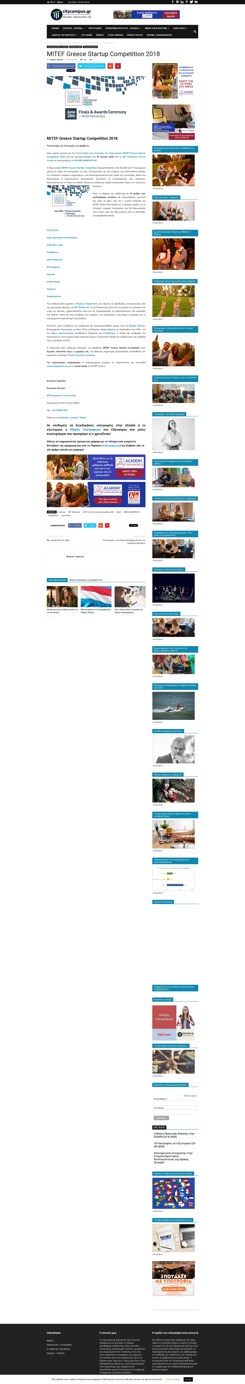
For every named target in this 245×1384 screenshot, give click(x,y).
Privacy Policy (135, 35)
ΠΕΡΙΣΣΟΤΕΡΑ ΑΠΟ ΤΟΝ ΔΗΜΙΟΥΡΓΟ (86, 580)
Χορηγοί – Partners (56, 1353)
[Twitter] (191, 2)
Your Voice (179, 28)
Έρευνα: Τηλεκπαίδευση (159, 35)
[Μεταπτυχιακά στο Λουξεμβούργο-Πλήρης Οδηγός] (96, 596)
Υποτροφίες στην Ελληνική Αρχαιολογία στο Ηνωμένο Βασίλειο (124, 542)
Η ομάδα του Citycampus (58, 1349)
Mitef (119, 512)
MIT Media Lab (74, 512)
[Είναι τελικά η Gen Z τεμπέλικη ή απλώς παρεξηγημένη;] (130, 596)
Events (100, 35)
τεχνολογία (65, 515)
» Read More (157, 188)
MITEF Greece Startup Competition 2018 (98, 512)
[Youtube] (196, 2)
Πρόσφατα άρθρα (75, 47)
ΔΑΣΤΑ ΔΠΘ (159, 1127)
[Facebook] (173, 2)
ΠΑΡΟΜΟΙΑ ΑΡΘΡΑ (57, 580)
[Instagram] (177, 2)
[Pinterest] (187, 2)
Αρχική (55, 28)
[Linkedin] (182, 2)
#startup (62, 512)
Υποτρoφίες (95, 28)
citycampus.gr (111, 445)
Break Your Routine (156, 28)
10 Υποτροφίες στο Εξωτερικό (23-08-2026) (175, 1145)
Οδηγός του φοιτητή (63, 35)
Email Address (161, 1099)
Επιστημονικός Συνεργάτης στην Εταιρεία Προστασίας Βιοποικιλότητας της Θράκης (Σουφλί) (173, 1158)
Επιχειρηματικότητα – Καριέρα (122, 28)
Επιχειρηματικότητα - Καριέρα (58, 47)
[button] (194, 31)
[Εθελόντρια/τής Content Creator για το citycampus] (62, 596)
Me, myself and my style (58, 540)
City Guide (86, 35)
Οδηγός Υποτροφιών (85, 429)
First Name (159, 1108)
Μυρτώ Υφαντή (56, 59)
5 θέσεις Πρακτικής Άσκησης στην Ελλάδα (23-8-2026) (174, 1135)
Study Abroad (115, 35)
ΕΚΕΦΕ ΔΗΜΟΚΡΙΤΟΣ (132, 512)
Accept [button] (188, 1379)
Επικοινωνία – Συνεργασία (59, 1344)
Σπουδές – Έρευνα (72, 28)
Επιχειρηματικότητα (90, 47)
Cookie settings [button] (173, 1379)
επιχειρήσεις (53, 515)
